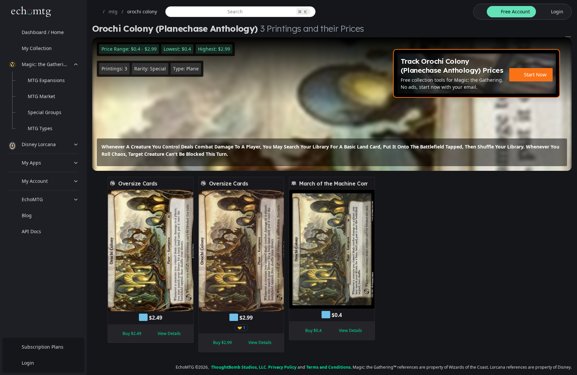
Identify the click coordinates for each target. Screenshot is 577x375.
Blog (27, 215)
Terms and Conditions (328, 367)
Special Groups (44, 112)
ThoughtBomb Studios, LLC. (239, 367)
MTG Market (41, 96)
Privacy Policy (282, 367)
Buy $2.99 (222, 342)
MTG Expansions (46, 80)
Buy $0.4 (313, 330)
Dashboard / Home (43, 32)
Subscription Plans (42, 347)
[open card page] (188, 183)
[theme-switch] (478, 11)
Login (28, 363)
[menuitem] (43, 32)
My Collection (37, 48)
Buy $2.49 (132, 333)
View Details (169, 333)
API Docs (31, 231)
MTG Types (40, 128)
